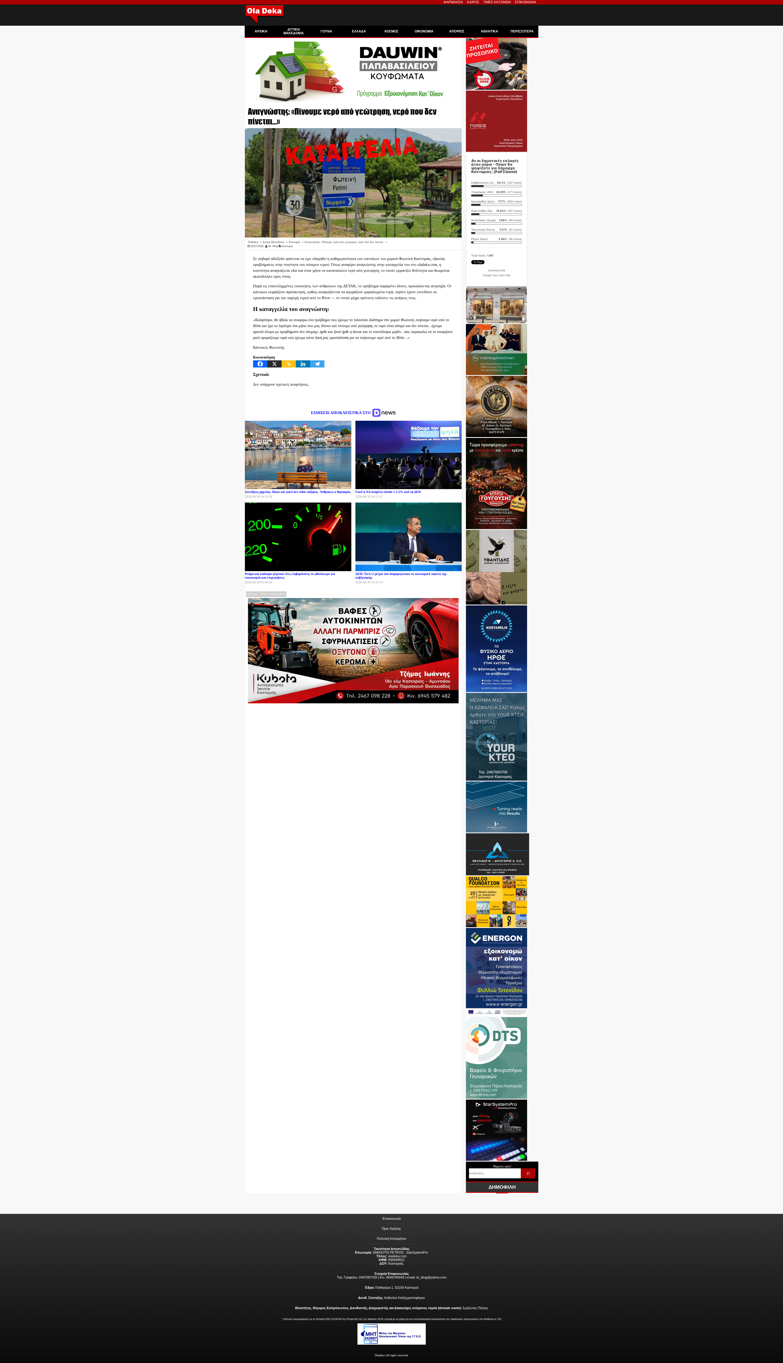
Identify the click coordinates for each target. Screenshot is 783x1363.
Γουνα (326, 31)
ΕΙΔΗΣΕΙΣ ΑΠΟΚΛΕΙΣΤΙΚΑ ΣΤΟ (341, 413)
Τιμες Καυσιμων (497, 2)
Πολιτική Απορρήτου (391, 1238)
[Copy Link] (289, 363)
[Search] (528, 1173)
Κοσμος (391, 31)
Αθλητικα (489, 31)
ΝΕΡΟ (264, 594)
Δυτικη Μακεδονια (293, 31)
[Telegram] (317, 363)
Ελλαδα (359, 31)
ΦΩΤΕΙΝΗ (278, 594)
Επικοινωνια (525, 2)
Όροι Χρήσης (391, 1228)
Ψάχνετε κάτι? (502, 1166)
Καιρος (473, 2)
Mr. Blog (273, 246)
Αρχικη (261, 31)
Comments (496, 270)
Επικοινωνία (392, 1218)
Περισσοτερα (522, 31)
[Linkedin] (303, 363)
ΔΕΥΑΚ (252, 594)
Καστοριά (287, 246)
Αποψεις (456, 31)
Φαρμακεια (453, 2)
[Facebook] (260, 363)
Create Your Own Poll (496, 275)
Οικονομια (424, 31)
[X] (274, 363)
